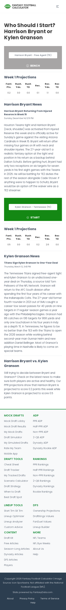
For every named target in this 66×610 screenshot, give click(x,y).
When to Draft (12, 491)
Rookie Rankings (42, 491)
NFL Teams (39, 538)
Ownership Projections (46, 510)
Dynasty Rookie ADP (45, 448)
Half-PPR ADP (40, 426)
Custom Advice (13, 527)
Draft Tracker (11, 470)
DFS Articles (11, 559)
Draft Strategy (12, 486)
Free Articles (11, 543)
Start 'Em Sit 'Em (13, 510)
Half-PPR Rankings (43, 470)
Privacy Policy (27, 598)
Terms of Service (49, 598)
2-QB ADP (38, 437)
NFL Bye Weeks (41, 543)
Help (35, 554)
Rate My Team (12, 448)
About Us (38, 549)
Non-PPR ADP (40, 432)
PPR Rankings (41, 464)
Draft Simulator (13, 437)
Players (8, 565)
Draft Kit (8, 538)
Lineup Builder (41, 527)
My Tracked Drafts (15, 475)
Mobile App (11, 453)
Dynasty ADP (40, 442)
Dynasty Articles (13, 554)
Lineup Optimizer (14, 516)
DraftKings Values (43, 516)
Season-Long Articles (17, 549)
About (10, 598)
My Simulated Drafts (16, 442)
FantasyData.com (43, 592)
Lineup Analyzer (13, 521)
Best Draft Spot (13, 497)
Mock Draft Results (15, 426)
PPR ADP (37, 421)
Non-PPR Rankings (43, 475)
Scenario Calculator (16, 481)
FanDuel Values (42, 521)
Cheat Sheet (11, 464)
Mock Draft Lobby (14, 421)
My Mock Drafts (13, 432)
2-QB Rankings (42, 481)
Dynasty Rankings (43, 486)
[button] (57, 6)
